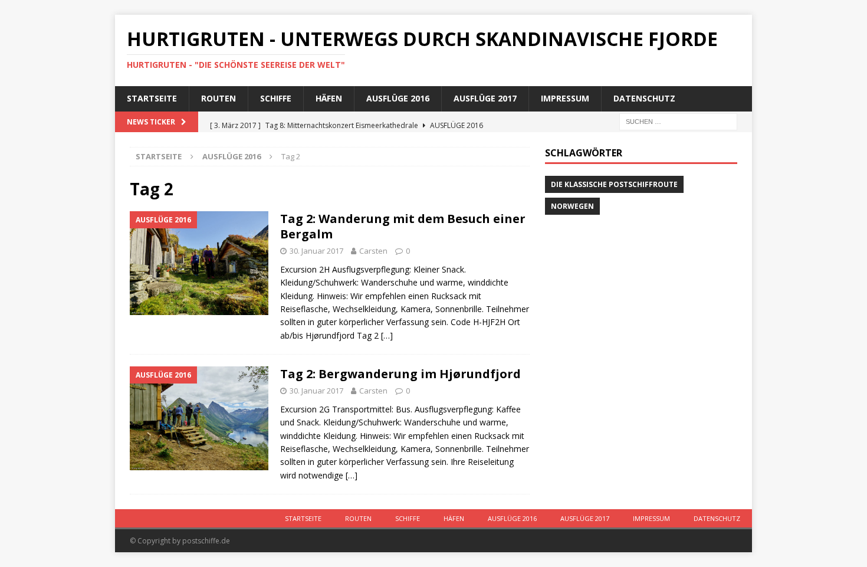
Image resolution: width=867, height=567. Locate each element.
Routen (218, 98)
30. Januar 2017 (316, 250)
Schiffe (275, 98)
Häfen (329, 98)
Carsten (373, 250)
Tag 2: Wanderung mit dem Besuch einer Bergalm (403, 226)
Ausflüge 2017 (485, 98)
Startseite (152, 98)
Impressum (565, 98)
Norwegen (572, 206)
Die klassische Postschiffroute (614, 184)
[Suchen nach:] (678, 120)
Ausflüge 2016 (397, 98)
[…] (387, 335)
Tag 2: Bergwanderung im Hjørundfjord (400, 374)
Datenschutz (644, 98)
